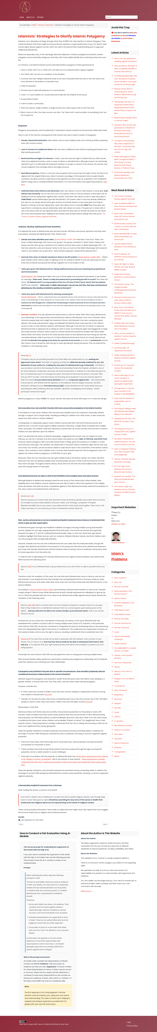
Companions (119, 686)
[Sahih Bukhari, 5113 (28, 276)
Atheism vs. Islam (118, 524)
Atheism (117, 703)
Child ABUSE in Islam (122, 614)
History (117, 667)
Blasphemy (118, 695)
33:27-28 (30, 496)
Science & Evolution (122, 730)
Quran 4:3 (25, 639)
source (48, 694)
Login (129, 1022)
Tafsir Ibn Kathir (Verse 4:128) (41, 589)
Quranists (118, 739)
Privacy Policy (132, 1026)
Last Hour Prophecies (122, 662)
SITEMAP (40, 17)
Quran (116, 632)
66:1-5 (28, 355)
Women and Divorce (122, 623)
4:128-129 (30, 605)
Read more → (86, 891)
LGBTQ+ (117, 717)
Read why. (115, 41)
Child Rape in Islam (122, 610)
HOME (21, 17)
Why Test (118, 582)
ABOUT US (30, 17)
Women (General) (121, 627)
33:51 (29, 566)
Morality (117, 708)
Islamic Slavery (120, 598)
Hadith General (120, 644)
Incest (116, 712)
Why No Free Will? (121, 587)
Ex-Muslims (118, 721)
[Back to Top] (154, 1028)
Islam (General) (120, 690)
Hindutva (117, 747)
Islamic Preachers (121, 743)
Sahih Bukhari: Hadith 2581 (65, 239)
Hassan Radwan (118, 542)
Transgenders (120, 752)
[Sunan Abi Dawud (28, 297)
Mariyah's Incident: (29, 314)
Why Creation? (120, 578)
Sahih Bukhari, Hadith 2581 (89, 257)
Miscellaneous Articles (123, 725)
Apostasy (118, 699)
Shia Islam (118, 734)
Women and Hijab (121, 619)
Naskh (116, 756)
